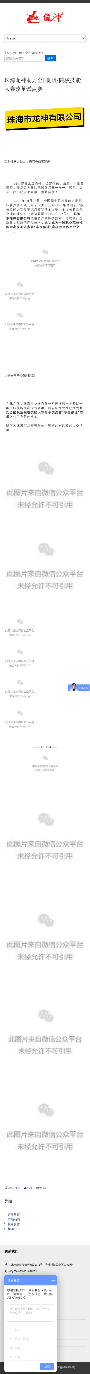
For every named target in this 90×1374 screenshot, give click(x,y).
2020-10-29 (14, 1188)
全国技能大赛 (33, 52)
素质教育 (14, 1214)
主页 (7, 52)
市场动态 (14, 1219)
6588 (30, 1188)
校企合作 (17, 52)
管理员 (43, 1188)
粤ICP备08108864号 (64, 1367)
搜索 (50, 58)
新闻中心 (14, 1229)
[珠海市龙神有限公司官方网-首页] (45, 17)
